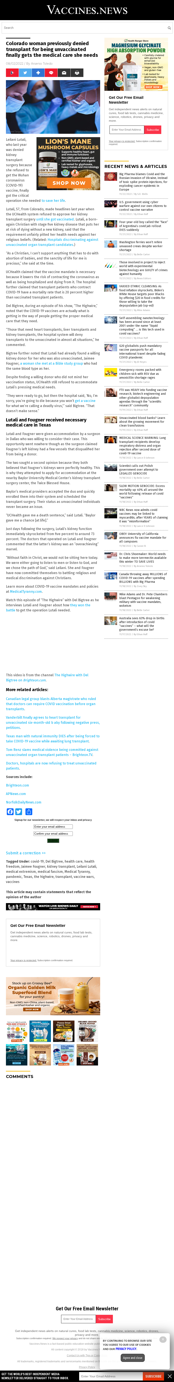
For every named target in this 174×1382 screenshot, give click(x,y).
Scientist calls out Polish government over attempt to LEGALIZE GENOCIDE (138, 469)
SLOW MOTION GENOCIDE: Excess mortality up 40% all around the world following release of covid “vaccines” (142, 491)
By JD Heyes (140, 362)
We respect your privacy (65, 1338)
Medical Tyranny (77, 872)
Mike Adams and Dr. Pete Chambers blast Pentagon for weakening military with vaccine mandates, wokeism (143, 600)
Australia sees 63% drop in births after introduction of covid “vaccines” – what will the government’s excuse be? (141, 624)
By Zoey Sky (140, 586)
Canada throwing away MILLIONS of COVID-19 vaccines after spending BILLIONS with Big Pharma (143, 578)
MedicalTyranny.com (26, 592)
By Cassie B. (140, 546)
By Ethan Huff (141, 214)
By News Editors (142, 278)
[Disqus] (53, 1135)
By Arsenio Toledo (143, 566)
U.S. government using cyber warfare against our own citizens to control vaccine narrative (143, 206)
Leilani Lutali (86, 867)
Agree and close (132, 1358)
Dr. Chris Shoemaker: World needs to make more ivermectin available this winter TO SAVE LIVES (143, 557)
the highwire (44, 877)
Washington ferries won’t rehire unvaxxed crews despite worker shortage (141, 246)
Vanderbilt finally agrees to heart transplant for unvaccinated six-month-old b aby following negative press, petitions (53, 722)
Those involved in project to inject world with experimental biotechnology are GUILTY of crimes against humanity (143, 268)
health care (74, 861)
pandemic (14, 877)
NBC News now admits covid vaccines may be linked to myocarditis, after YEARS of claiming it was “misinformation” (143, 515)
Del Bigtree (54, 861)
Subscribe (153, 1376)
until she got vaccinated (55, 219)
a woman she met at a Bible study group (51, 363)
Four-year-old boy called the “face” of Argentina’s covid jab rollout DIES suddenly (143, 225)
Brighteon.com (17, 785)
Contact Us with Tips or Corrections (87, 1355)
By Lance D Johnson (144, 457)
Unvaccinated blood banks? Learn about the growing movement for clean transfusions (142, 421)
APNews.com (16, 794)
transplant (63, 877)
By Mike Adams (142, 310)
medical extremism (21, 872)
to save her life (53, 201)
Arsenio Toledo (42, 64)
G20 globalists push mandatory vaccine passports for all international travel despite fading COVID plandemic (142, 351)
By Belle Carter (142, 254)
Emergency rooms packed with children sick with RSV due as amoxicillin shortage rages (140, 373)
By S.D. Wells (141, 194)
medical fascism (50, 872)
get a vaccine (85, 401)
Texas (27, 877)
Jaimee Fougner (33, 867)
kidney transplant (61, 867)
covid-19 (37, 861)
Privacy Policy (87, 1367)
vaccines (13, 882)
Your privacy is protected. (23, 960)
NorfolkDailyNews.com (23, 802)
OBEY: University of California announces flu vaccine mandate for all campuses (142, 537)
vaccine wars (84, 877)
